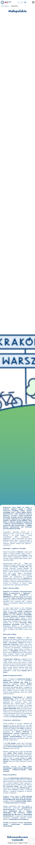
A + (22, 2)
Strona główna (5, 6)
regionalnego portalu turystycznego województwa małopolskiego (17, 824)
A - (19, 2)
